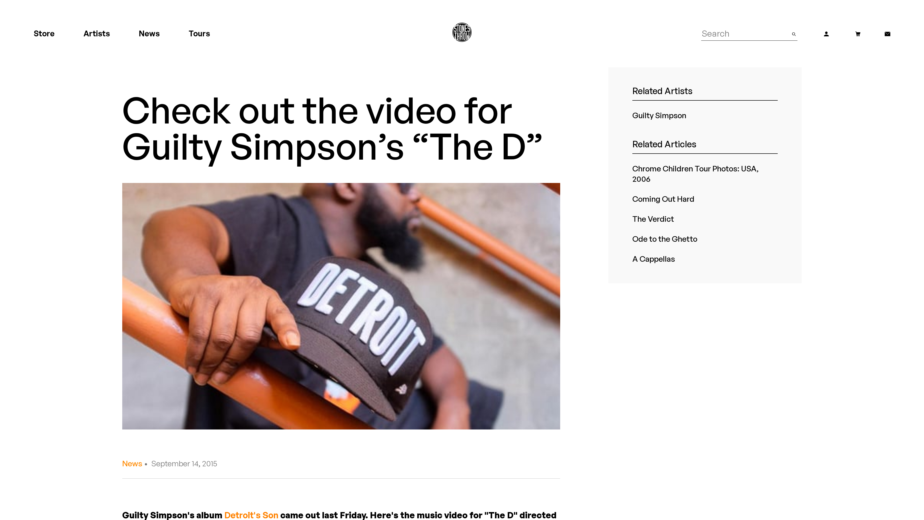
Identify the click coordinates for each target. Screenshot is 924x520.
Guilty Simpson (659, 115)
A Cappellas (653, 259)
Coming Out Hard (663, 199)
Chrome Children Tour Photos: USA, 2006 (695, 174)
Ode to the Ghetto (664, 239)
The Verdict (653, 219)
